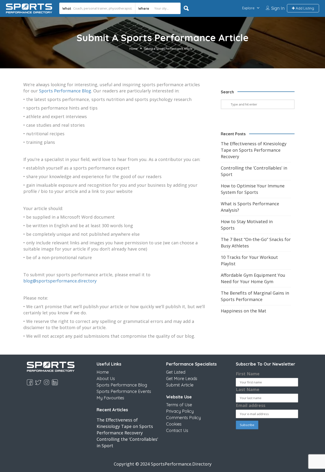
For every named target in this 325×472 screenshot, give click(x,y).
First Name (248, 374)
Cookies (174, 424)
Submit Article (179, 385)
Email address (250, 405)
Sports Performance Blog (65, 91)
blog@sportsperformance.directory (60, 281)
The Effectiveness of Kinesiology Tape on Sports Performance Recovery (253, 150)
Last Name (247, 389)
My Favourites (110, 398)
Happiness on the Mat (243, 311)
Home (133, 49)
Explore (248, 8)
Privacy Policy (180, 411)
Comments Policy (183, 417)
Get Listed (175, 372)
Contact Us (177, 430)
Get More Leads (181, 378)
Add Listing (304, 8)
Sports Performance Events (124, 391)
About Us (106, 378)
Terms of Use (179, 404)
